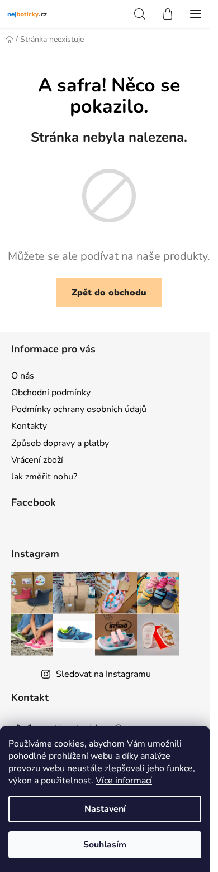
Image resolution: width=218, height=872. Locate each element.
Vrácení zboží (37, 460)
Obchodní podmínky (51, 392)
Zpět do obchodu (109, 293)
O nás (22, 376)
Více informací (124, 780)
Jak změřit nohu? (44, 477)
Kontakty (29, 426)
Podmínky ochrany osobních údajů (78, 409)
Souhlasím (104, 845)
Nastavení (105, 809)
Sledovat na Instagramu (103, 674)
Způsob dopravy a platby (60, 443)
